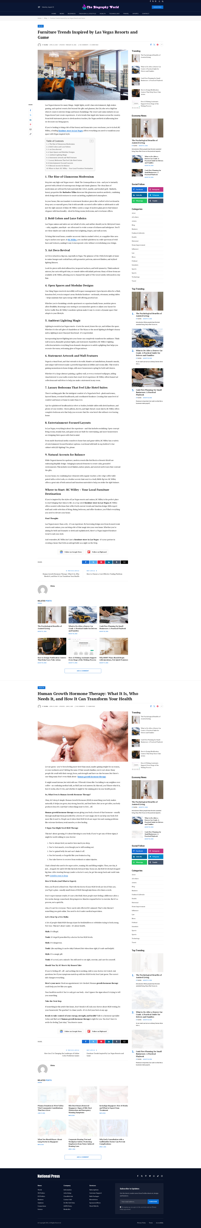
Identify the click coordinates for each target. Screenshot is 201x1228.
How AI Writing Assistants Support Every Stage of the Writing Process (82, 659)
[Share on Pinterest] (157, 44)
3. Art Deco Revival (54, 149)
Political (134, 261)
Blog (41, 26)
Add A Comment (83, 671)
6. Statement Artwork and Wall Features (62, 157)
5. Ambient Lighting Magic (57, 155)
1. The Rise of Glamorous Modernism (61, 144)
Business (72, 13)
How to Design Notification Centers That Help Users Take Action (52, 659)
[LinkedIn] (30, 120)
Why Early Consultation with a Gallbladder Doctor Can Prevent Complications (112, 1141)
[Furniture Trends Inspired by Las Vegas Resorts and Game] (83, 75)
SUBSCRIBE (158, 7)
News (62, 13)
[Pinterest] (30, 125)
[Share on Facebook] (150, 44)
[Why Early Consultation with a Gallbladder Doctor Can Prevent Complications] (113, 1128)
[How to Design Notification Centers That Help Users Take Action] (52, 646)
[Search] (162, 1)
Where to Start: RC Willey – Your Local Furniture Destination (71, 168)
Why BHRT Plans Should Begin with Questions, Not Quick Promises (113, 659)
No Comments (84, 45)
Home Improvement (138, 245)
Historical (135, 241)
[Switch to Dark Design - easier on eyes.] (159, 1)
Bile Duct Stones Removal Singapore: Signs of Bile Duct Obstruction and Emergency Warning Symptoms (80, 1109)
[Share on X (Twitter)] (154, 44)
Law (133, 253)
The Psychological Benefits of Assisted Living (50, 627)
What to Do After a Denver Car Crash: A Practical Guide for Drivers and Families (83, 628)
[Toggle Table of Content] (90, 141)
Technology (114, 13)
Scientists (135, 265)
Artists (134, 221)
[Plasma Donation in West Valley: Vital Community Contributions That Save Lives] (52, 1094)
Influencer (135, 249)
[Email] (30, 129)
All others (135, 217)
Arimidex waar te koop (59, 875)
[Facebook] (30, 110)
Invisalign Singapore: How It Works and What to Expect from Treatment (113, 1108)
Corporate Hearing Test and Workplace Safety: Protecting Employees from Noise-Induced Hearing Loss (81, 1142)
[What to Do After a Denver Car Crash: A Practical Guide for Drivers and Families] (83, 615)
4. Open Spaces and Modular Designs (61, 152)
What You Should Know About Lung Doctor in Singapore (50, 1140)
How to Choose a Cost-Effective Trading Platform (104, 574)
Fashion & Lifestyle (87, 13)
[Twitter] (30, 115)
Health (103, 13)
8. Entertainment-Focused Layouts (60, 163)
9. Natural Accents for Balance (58, 166)
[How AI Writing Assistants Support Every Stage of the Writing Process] (83, 646)
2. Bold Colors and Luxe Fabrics (59, 147)
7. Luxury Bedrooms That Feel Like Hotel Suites (65, 160)
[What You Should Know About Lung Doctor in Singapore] (52, 1128)
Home (54, 13)
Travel (126, 13)
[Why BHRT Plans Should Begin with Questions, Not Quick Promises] (113, 646)
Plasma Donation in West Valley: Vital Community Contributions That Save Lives (51, 1108)
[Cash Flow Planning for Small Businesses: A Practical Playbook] (113, 615)
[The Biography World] (100, 7)
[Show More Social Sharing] (161, 44)
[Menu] (39, 7)
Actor (134, 213)
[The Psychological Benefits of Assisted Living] (52, 615)
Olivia (46, 45)
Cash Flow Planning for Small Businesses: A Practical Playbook (112, 627)
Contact (145, 13)
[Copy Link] (30, 134)
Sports (136, 13)
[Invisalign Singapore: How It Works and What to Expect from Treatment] (113, 1094)
